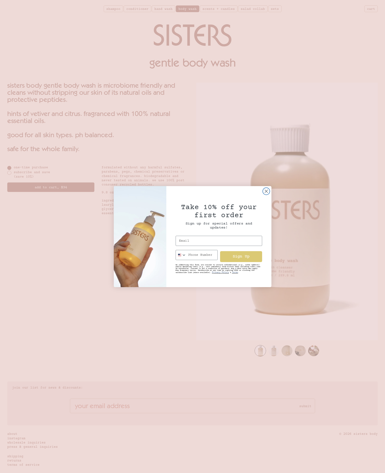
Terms (235, 272)
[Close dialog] (266, 191)
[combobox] (181, 255)
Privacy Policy (220, 272)
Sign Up (241, 256)
